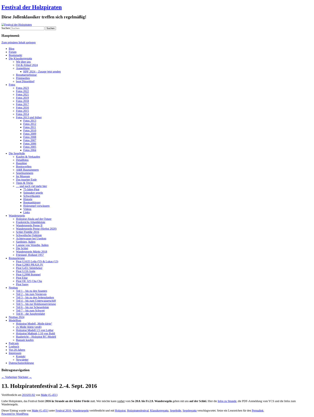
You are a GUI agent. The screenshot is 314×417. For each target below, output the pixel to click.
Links (26, 212)
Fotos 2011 (29, 127)
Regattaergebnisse (26, 74)
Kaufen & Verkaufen (28, 156)
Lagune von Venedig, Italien (32, 245)
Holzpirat (120, 410)
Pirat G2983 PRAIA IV (29, 264)
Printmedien (23, 78)
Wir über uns (23, 61)
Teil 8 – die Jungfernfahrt (30, 313)
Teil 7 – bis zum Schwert (30, 310)
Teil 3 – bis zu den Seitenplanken (35, 297)
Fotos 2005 (29, 146)
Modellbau (15, 320)
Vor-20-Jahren (17, 349)
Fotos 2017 (22, 104)
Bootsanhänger (32, 202)
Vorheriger (9, 377)
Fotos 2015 (22, 110)
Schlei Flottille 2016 (27, 232)
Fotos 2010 (29, 130)
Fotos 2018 (22, 101)
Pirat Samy (22, 284)
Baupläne (21, 163)
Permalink (257, 410)
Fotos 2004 (29, 150)
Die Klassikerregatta (20, 58)
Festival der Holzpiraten (31, 7)
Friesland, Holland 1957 (30, 254)
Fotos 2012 (29, 123)
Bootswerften (23, 166)
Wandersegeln (17, 215)
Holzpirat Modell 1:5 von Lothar (34, 330)
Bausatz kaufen (25, 340)
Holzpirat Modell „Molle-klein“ (34, 323)
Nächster (25, 377)
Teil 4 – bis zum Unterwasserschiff (36, 300)
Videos (27, 209)
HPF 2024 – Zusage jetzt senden (42, 71)
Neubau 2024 (16, 317)
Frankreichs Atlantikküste (30, 222)
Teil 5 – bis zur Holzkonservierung (36, 304)
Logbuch (14, 346)
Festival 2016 (63, 410)
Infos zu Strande (227, 401)
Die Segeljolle (17, 153)
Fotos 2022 (22, 91)
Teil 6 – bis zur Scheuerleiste (32, 307)
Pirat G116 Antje (25, 271)
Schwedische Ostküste (29, 235)
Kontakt (20, 356)
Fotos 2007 (29, 140)
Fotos (12, 84)
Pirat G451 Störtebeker (29, 268)
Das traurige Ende (26, 179)
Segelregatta (190, 410)
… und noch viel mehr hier (31, 186)
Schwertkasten (31, 195)
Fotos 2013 (29, 120)
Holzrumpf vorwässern (36, 205)
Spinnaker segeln (33, 192)
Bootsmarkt (15, 55)
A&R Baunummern (27, 169)
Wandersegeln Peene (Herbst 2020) (36, 228)
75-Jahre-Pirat (31, 189)
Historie (27, 199)
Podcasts (14, 343)
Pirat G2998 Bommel (28, 274)
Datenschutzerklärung (21, 362)
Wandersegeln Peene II (29, 225)
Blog (11, 48)
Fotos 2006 (29, 143)
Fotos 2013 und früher (29, 117)
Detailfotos (22, 159)
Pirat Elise (22, 277)
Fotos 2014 (22, 114)
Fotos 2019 (22, 97)
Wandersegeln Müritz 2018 (31, 251)
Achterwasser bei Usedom (31, 238)
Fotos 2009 (29, 133)
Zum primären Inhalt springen (18, 42)
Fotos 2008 (29, 137)
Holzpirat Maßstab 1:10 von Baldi (35, 333)
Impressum (15, 353)
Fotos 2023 (22, 87)
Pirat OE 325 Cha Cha (29, 281)
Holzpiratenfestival (138, 410)
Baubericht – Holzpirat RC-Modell (36, 336)
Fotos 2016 (22, 107)
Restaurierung (17, 258)
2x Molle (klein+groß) (28, 326)
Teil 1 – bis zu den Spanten (31, 290)
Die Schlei (22, 248)
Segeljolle (175, 410)
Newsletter (22, 359)
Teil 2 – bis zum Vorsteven (31, 294)
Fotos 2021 (22, 94)
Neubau (13, 287)
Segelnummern (24, 173)
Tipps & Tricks (24, 182)
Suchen (5, 28)
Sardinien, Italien (25, 241)
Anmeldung (23, 68)
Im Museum (23, 176)
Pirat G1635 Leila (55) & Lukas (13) (37, 261)
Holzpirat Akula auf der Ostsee (33, 218)
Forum (12, 51)
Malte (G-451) (49, 394)
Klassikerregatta (159, 410)
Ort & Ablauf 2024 (27, 65)
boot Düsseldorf (25, 81)
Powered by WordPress (14, 413)
